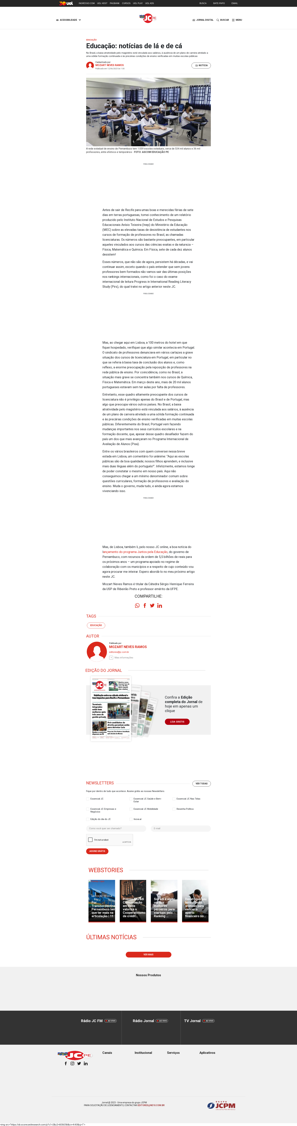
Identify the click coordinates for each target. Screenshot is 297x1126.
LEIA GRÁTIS (177, 721)
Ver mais (148, 954)
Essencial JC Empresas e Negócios (103, 809)
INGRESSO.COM (87, 3)
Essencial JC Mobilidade (146, 809)
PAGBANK (115, 3)
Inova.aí (137, 819)
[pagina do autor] (96, 652)
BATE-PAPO (219, 3)
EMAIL (235, 3)
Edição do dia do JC (100, 819)
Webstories (105, 870)
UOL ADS (149, 3)
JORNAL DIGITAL (204, 20)
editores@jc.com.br (119, 652)
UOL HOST (102, 3)
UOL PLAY (138, 3)
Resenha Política (185, 809)
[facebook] (144, 605)
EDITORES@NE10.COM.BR (151, 1105)
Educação (96, 625)
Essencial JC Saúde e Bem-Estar (148, 798)
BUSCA (203, 3)
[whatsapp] (137, 605)
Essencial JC (96, 798)
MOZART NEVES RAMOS (109, 65)
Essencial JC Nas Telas (188, 798)
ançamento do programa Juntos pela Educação (135, 552)
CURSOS (126, 3)
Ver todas (202, 783)
